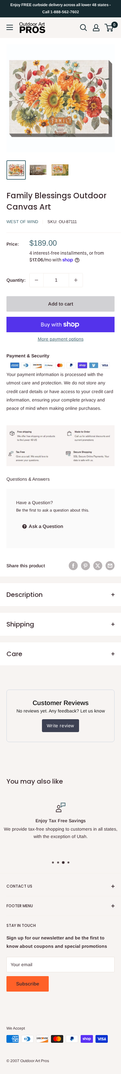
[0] (109, 28)
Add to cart (60, 303)
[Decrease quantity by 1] (36, 280)
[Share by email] (110, 565)
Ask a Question (45, 526)
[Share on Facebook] (73, 565)
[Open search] (83, 27)
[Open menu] (9, 27)
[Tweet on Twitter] (97, 565)
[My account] (96, 27)
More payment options (61, 339)
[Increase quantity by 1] (76, 280)
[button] (109, 28)
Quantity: (15, 280)
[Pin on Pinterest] (85, 565)
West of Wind (22, 221)
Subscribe (27, 983)
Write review (60, 725)
